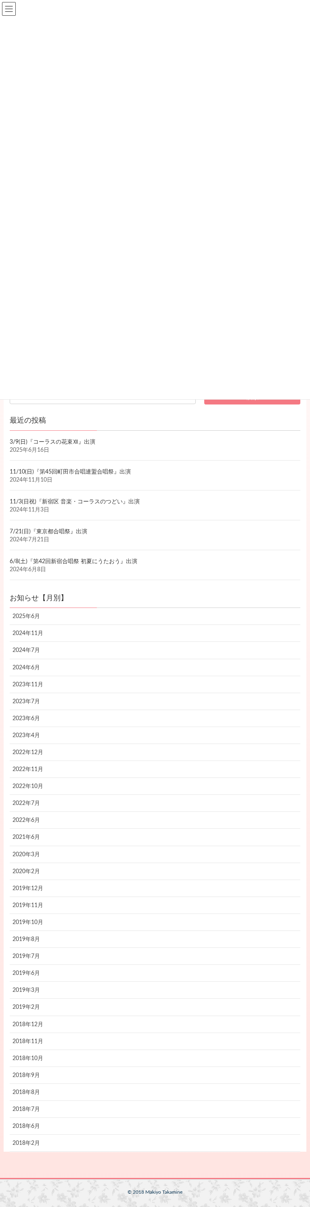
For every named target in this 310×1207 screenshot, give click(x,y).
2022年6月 (26, 820)
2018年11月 (28, 1041)
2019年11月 (28, 905)
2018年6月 (26, 1126)
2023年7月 (26, 701)
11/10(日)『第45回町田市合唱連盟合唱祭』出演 (70, 472)
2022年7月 (26, 803)
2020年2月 (26, 871)
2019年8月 (26, 939)
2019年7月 (26, 956)
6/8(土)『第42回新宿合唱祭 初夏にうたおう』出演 (73, 561)
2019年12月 (28, 888)
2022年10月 (28, 786)
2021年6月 (26, 837)
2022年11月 (28, 769)
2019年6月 (26, 973)
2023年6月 (26, 718)
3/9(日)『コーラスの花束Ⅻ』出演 (52, 442)
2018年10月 (28, 1058)
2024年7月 (26, 650)
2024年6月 (26, 668)
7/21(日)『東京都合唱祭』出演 (48, 531)
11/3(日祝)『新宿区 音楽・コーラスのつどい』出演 (75, 502)
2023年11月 (28, 684)
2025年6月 (26, 616)
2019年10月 (28, 922)
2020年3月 (26, 854)
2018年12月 (28, 1024)
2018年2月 (26, 1143)
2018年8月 (26, 1092)
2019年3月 (26, 990)
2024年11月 (28, 633)
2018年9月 (26, 1075)
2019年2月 (26, 1007)
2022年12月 (28, 752)
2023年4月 (26, 735)
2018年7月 (26, 1109)
